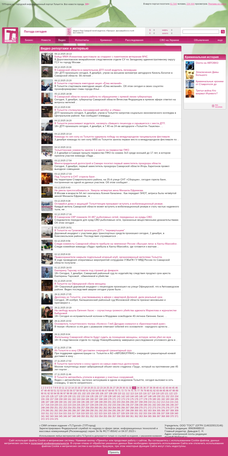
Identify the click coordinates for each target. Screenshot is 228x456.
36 (144, 387)
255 (74, 407)
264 (114, 407)
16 (79, 387)
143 (127, 396)
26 (111, 387)
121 (166, 393)
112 (127, 393)
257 (83, 407)
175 (132, 399)
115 (140, 393)
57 (74, 390)
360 (127, 416)
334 (149, 413)
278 (176, 407)
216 (176, 402)
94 (55, 393)
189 (56, 402)
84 (161, 390)
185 (176, 399)
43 (167, 387)
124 (43, 396)
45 (173, 387)
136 (96, 396)
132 (78, 396)
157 (52, 399)
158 (56, 399)
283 (61, 410)
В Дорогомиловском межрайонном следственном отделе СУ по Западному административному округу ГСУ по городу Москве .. (115, 59)
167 (96, 399)
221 (61, 405)
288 (83, 410)
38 (151, 387)
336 (158, 413)
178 (145, 399)
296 (118, 410)
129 (65, 396)
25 (108, 387)
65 (100, 390)
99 (71, 393)
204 (123, 402)
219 (52, 405)
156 (47, 399)
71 (119, 390)
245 (167, 405)
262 (105, 407)
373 (47, 419)
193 (74, 402)
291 (96, 410)
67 (106, 390)
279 (43, 410)
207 (136, 402)
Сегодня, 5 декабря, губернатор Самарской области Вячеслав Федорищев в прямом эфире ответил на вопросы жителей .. (115, 99)
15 (75, 387)
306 (163, 410)
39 (154, 387)
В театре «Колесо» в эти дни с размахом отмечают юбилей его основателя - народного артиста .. (112, 325)
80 (148, 390)
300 (136, 410)
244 (163, 405)
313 (56, 413)
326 (114, 413)
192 (69, 402)
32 (130, 387)
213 (163, 402)
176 (136, 399)
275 (163, 407)
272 (150, 407)
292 (101, 410)
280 (47, 410)
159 (61, 399)
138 (105, 396)
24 (104, 387)
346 (65, 416)
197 (92, 402)
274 (158, 407)
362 (136, 416)
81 (151, 390)
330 (132, 413)
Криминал (106, 40)
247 (176, 405)
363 (141, 416)
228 (92, 405)
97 (64, 393)
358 (118, 416)
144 (132, 396)
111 (123, 393)
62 (90, 390)
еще (220, 40)
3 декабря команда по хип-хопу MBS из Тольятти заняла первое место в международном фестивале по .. (117, 138)
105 (97, 393)
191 (65, 402)
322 (96, 413)
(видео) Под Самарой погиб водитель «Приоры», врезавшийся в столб (103, 31)
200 (105, 402)
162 (74, 399)
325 (109, 413)
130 (69, 396)
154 (176, 396)
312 (51, 413)
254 (69, 407)
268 (132, 407)
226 (83, 405)
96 (61, 393)
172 (118, 399)
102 (84, 393)
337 (163, 413)
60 (84, 390)
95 (58, 393)
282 (56, 410)
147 (145, 396)
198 (96, 402)
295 (114, 410)
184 (172, 399)
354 (101, 416)
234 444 (190, 4)
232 (110, 405)
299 (132, 410)
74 (129, 390)
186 (43, 402)
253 (65, 407)
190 (61, 402)
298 (127, 410)
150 (158, 396)
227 (87, 405)
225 (78, 405)
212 (158, 402)
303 (150, 410)
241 (150, 405)
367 (158, 416)
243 (158, 405)
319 (83, 413)
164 (83, 399)
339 (172, 413)
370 (172, 416)
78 (141, 390)
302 (145, 410)
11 (63, 387)
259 (92, 407)
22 (98, 387)
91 (45, 393)
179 (150, 399)
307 (167, 410)
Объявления (201, 40)
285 (69, 410)
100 (75, 393)
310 (43, 413)
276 (167, 407)
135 (92, 396)
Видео (62, 40)
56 (71, 390)
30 (124, 387)
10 (60, 387)
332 (140, 413)
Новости (46, 40)
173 (123, 399)
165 (87, 399)
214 (167, 402)
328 (123, 413)
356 (110, 416)
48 (45, 390)
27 (114, 387)
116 (145, 393)
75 (132, 390)
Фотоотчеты (82, 40)
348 (74, 416)
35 (141, 387)
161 (69, 399)
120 (162, 393)
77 (138, 390)
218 (47, 405)
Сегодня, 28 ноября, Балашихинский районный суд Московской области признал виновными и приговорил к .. (110, 300)
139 (110, 396)
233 (114, 405)
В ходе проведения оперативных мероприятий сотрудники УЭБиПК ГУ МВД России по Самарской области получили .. (112, 260)
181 (158, 399)
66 (103, 390)
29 (120, 387)
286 (74, 410)
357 (114, 416)
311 (47, 413)
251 (56, 407)
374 (52, 419)
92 (48, 393)
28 (117, 387)
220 (56, 405)
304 (154, 410)
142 (123, 396)
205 (127, 402)
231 (105, 405)
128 (61, 396)
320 (87, 413)
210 (150, 402)
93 (52, 393)
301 (141, 410)
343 (52, 416)
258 (87, 407)
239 (141, 405)
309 (176, 410)
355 (105, 416)
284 (65, 410)
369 (167, 416)
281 (52, 410)
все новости (78, 33)
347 (69, 416)
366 (154, 416)
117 (149, 393)
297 (123, 410)
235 (123, 405)
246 (172, 405)
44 (170, 387)
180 (154, 399)
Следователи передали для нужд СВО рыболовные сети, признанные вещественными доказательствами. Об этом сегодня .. (117, 220)
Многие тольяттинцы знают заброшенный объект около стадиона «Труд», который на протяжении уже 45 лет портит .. (116, 366)
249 (47, 407)
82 (154, 390)
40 (157, 387)
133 (83, 396)
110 (119, 393)
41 (160, 387)
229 (96, 405)
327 (118, 413)
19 (88, 387)
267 (127, 407)
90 (42, 393)
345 (61, 416)
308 (172, 410)
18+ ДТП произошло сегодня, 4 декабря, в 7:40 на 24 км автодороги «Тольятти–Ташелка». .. (110, 125)
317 (74, 413)
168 (101, 399)
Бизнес (29, 40)
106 (101, 393)
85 (164, 390)
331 (136, 413)
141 (118, 396)
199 (101, 402)
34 (138, 387)
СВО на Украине (169, 40)
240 (145, 405)
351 (87, 416)
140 (114, 396)
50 (52, 390)
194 (78, 402)
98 (68, 393)
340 (176, 413)
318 (78, 413)
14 (72, 387)
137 (101, 396)
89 (177, 390)
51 (55, 390)
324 (105, 413)
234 (118, 405)
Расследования (134, 40)
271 (145, 407)
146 (141, 396)
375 (56, 419)
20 (91, 387)
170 (110, 399)
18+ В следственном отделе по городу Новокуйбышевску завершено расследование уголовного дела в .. (116, 338)
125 (47, 396)
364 (145, 416)
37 (147, 387)
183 (167, 399)
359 (123, 416)
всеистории (218, 106)
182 (163, 399)
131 (74, 396)
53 (61, 390)
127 (56, 396)
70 (116, 390)
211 (154, 402)
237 (132, 405)
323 (100, 413)
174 (127, 399)
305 (158, 410)
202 (114, 402)
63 (93, 390)
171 (114, 399)
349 (78, 416)
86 (167, 390)
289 (87, 410)
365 (150, 416)
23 (101, 387)
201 (110, 402)
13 (69, 387)
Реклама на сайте (217, 4)
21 (95, 387)
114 (136, 393)
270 (141, 407)
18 (85, 387)
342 (47, 416)
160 (65, 399)
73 (125, 390)
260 (96, 407)
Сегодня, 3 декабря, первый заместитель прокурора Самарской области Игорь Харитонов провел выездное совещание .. (112, 166)
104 (93, 393)
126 (52, 396)
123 (175, 393)
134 (87, 396)
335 (154, 413)
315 (65, 413)
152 (167, 396)
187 (47, 402)
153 (172, 396)
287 (78, 410)
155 (43, 399)
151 (163, 396)
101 (79, 393)
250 (52, 407)
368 (163, 416)
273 (154, 407)
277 (172, 407)
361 (132, 416)
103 (88, 393)
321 (92, 413)
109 (115, 393)
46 (176, 387)
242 (154, 405)
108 (110, 393)
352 (92, 416)
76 (135, 390)
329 (127, 413)
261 (101, 407)
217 (43, 405)
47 (42, 390)
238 (136, 405)
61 (87, 390)
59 (80, 390)
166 (92, 399)
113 (132, 393)
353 (96, 416)
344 (56, 416)
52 (58, 390)
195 (83, 402)
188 (52, 402)
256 (78, 407)
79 (145, 390)
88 (173, 390)
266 (123, 407)
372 (43, 419)
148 (150, 396)
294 (110, 410)
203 (118, 402)
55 (68, 390)
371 (176, 416)
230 (101, 405)
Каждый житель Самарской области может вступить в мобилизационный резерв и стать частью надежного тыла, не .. (117, 206)
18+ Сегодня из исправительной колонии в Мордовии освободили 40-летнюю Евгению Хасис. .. (116, 313)
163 (78, 399)
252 (61, 407)
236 (127, 405)
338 (167, 413)
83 (157, 390)
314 (60, 413)
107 (106, 393)
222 (65, 405)
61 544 (173, 4)
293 (105, 410)
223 (69, 405)
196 (87, 402)
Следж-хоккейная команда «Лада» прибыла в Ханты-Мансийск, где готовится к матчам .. (116, 245)
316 (69, 413)
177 (141, 399)
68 (109, 390)
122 (171, 393)
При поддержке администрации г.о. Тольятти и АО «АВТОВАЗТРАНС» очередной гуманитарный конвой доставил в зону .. (115, 353)
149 (154, 396)
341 (43, 416)
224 (74, 405)
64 (96, 390)
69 (113, 390)
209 (145, 402)
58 (77, 390)
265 (118, 407)
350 (83, 416)
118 (153, 393)
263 (110, 407)
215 (172, 402)
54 (64, 390)
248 (43, 407)
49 (48, 390)
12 (66, 387)
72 (122, 390)
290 (92, 410)
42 (163, 387)
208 (141, 402)
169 (105, 399)
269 (136, 407)
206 (132, 402)
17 (82, 387)
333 (145, 413)
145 (136, 396)
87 (170, 390)
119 (157, 393)
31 (127, 387)
